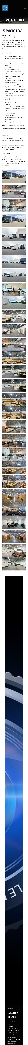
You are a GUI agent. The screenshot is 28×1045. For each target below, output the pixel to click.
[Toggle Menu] (25, 8)
